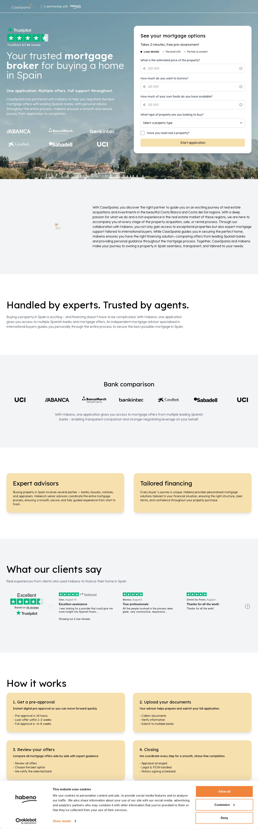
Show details (62, 821)
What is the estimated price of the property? (170, 60)
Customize (222, 804)
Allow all (224, 791)
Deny (224, 818)
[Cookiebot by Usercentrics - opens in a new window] (26, 821)
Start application (192, 143)
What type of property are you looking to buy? (172, 114)
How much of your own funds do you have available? (176, 96)
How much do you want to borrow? (164, 78)
